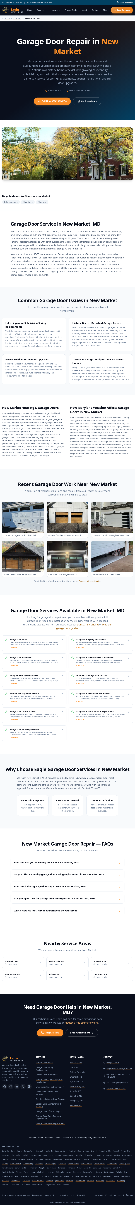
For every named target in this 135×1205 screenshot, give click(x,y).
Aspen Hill (87, 1168)
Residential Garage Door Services (50, 1099)
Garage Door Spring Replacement (45, 1068)
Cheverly (94, 1151)
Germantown (36, 1155)
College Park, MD (77, 1072)
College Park (28, 1151)
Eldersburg (100, 1180)
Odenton (5, 1159)
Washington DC (15, 1164)
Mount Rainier (73, 1164)
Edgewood (49, 1180)
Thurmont (5, 1180)
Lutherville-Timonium (10, 1176)
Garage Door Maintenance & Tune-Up (48, 1105)
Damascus (97, 1168)
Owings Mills (57, 1159)
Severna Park (127, 1155)
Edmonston (33, 1168)
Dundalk (86, 1159)
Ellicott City (88, 1155)
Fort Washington (75, 1151)
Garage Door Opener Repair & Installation (49, 1080)
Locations (56, 10)
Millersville (60, 1172)
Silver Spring (15, 1155)
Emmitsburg (15, 1180)
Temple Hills (125, 1151)
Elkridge (19, 1172)
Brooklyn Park (88, 1172)
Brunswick (97, 1176)
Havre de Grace (38, 1180)
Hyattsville (49, 1151)
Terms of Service (65, 1195)
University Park (124, 1164)
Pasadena (21, 1159)
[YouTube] (16, 1086)
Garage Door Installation (47, 1074)
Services (40, 10)
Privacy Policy (50, 1195)
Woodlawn (75, 1176)
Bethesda (5, 1155)
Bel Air (125, 1159)
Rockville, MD (75, 1091)
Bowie (13, 1151)
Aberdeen (26, 1180)
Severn (13, 1159)
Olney (79, 1168)
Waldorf (5, 1164)
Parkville (119, 1172)
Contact (95, 10)
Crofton (117, 1155)
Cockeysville (96, 1159)
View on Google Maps (116, 1088)
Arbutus (66, 1176)
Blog (105, 10)
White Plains (25, 1185)
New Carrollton (86, 1164)
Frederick (106, 1159)
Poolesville (107, 1168)
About (84, 10)
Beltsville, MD (76, 1062)
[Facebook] (4, 1086)
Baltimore (39, 1159)
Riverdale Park (99, 1164)
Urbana (116, 1176)
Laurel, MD (74, 1067)
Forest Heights (7, 1168)
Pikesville (98, 1172)
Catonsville (68, 1159)
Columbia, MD (76, 1096)
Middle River (46, 1176)
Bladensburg (28, 1164)
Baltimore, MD (76, 1105)
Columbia (78, 1155)
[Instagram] (10, 1086)
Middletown (107, 1176)
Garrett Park (117, 1168)
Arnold (68, 1172)
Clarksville (41, 1172)
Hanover (30, 1159)
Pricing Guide (71, 10)
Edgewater (77, 1172)
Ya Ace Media (80, 1202)
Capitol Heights (105, 1151)
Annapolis (97, 1155)
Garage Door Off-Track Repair (49, 1111)
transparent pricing (88, 624)
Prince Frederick (63, 1185)
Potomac (58, 1155)
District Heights (50, 1164)
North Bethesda (8, 1172)
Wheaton (72, 1168)
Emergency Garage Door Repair (50, 1087)
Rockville (26, 1155)
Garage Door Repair (44, 1062)
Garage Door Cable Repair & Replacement (48, 1117)
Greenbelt (39, 1151)
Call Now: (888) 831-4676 (54, 101)
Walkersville (116, 1159)
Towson (47, 1159)
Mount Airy (121, 1180)
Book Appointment (80, 1032)
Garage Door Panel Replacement (50, 1123)
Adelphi (42, 1168)
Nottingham (35, 1176)
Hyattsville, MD (76, 1081)
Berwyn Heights (20, 1168)
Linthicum (50, 1172)
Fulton (26, 1172)
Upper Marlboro (61, 1151)
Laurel (19, 1151)
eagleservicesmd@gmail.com (119, 1068)
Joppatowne (59, 1180)
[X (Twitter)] (22, 1086)
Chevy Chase (51, 1168)
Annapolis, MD (76, 1100)
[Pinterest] (29, 1086)
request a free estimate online (81, 1022)
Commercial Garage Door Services (47, 1093)
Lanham (86, 1151)
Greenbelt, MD (76, 1077)
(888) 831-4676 (126, 2)
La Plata (5, 1185)
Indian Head (14, 1185)
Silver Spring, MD (77, 1086)
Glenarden (62, 1164)
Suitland (116, 1151)
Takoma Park (68, 1155)
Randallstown (86, 1176)
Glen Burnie (107, 1155)
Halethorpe (57, 1176)
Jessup (32, 1172)
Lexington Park (49, 1185)
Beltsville (5, 1151)
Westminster (80, 1180)
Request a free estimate (89, 581)
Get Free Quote (89, 101)
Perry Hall (77, 1159)
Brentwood (39, 1164)
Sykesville (90, 1180)
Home (29, 10)
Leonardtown (37, 1185)
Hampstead (110, 1180)
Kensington (62, 1168)
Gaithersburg (47, 1155)
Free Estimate (123, 10)
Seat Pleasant (112, 1164)
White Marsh (24, 1176)
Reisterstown (109, 1172)
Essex (126, 1172)
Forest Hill (69, 1180)
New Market (125, 1176)
